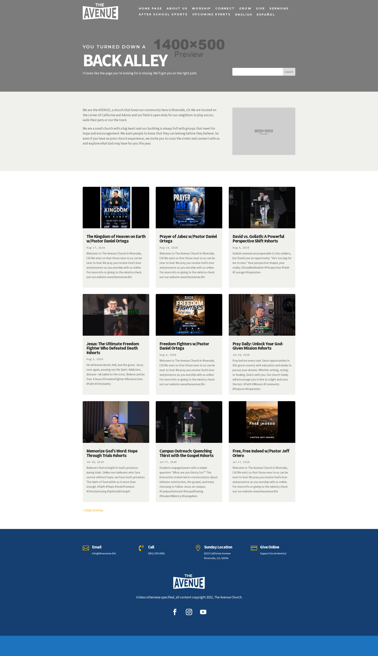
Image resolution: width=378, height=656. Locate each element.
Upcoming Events (211, 14)
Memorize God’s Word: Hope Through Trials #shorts (111, 453)
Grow (245, 8)
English (243, 14)
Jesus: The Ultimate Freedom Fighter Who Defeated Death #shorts (112, 348)
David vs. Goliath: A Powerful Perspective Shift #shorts (258, 239)
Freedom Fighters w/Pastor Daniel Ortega (184, 346)
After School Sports (163, 14)
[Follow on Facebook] (175, 612)
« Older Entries (93, 510)
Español (266, 14)
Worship (201, 8)
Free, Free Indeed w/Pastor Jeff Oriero (261, 453)
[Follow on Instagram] (189, 612)
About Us (177, 8)
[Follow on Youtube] (203, 612)
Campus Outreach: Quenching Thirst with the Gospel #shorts (186, 453)
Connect (225, 8)
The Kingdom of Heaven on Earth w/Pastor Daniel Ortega (115, 239)
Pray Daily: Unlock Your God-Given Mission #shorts (258, 346)
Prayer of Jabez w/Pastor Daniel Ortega (188, 239)
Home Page (150, 8)
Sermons (279, 8)
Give (260, 8)
